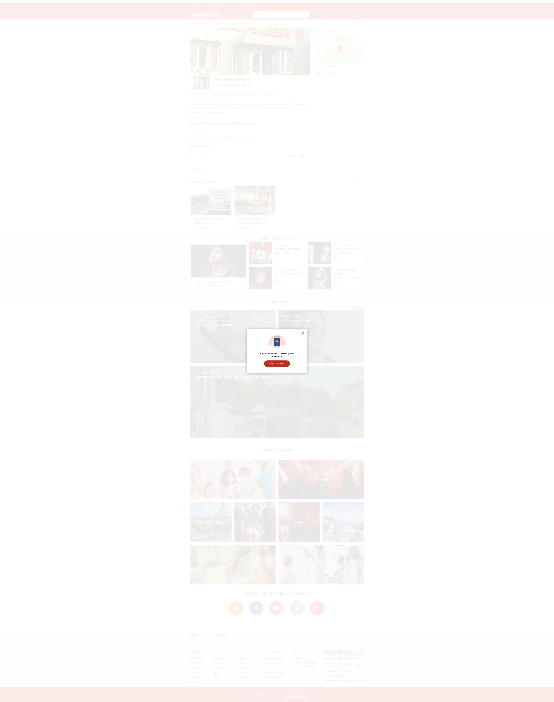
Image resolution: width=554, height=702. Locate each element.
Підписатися (277, 363)
